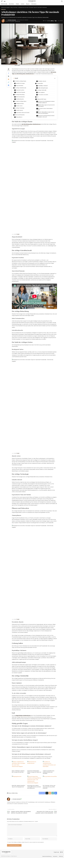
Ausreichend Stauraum (20, 92)
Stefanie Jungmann (16, 799)
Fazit (37, 96)
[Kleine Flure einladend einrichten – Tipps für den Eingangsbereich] (19, 780)
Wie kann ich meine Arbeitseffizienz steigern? (44, 109)
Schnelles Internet (19, 110)
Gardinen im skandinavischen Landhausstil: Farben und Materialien (48, 772)
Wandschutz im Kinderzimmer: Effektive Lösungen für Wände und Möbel (34, 772)
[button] (2, 1)
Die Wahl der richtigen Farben (20, 101)
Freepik (18, 234)
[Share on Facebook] (48, 21)
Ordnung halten (40, 83)
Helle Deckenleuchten (20, 96)
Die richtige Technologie (19, 108)
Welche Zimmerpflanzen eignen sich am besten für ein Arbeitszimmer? (45, 112)
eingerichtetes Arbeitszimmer (23, 715)
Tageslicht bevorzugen (20, 83)
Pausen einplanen (41, 92)
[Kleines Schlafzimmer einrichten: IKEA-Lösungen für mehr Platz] (19, 765)
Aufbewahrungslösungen (43, 87)
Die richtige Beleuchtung (19, 94)
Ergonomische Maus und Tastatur (22, 112)
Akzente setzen (19, 105)
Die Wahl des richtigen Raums (20, 81)
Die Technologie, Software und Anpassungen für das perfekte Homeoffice (49, 787)
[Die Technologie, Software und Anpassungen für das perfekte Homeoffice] (50, 780)
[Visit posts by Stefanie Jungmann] (3, 21)
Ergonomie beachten (20, 90)
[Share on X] (50, 21)
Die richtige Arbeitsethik (41, 90)
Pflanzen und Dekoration (19, 114)
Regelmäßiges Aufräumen (43, 85)
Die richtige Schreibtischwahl (20, 87)
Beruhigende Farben (20, 103)
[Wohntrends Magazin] (32, 1)
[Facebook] (60, 852)
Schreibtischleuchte (20, 99)
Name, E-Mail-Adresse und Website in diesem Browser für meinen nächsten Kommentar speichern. (26, 842)
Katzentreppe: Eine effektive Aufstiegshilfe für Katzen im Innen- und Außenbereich (34, 787)
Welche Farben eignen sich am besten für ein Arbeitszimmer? (45, 105)
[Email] (52, 21)
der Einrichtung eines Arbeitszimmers (31, 124)
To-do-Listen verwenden (43, 94)
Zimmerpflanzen (19, 117)
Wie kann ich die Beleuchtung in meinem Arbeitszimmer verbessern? (45, 116)
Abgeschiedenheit (19, 85)
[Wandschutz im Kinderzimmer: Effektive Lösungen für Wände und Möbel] (34, 765)
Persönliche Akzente (42, 81)
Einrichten (3, 9)
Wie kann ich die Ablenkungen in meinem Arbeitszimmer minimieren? (45, 102)
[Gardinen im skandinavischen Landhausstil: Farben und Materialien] (50, 765)
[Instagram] (62, 852)
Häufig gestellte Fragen (41, 99)
